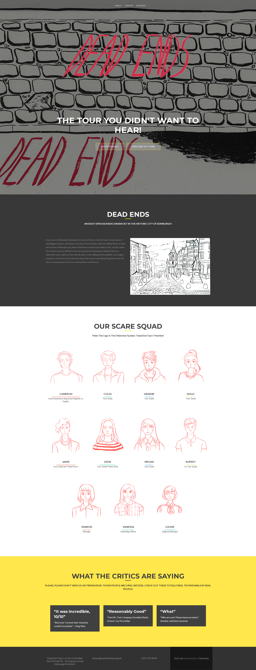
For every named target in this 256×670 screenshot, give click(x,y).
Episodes (141, 5)
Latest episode (109, 146)
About (118, 5)
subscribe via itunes (143, 146)
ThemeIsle (203, 658)
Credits (129, 5)
